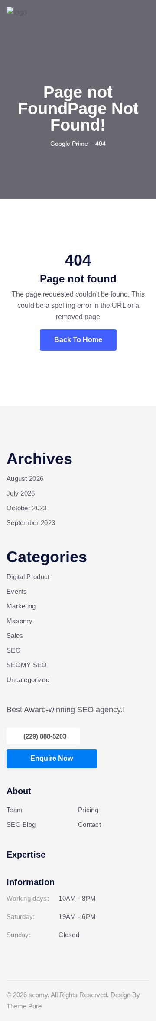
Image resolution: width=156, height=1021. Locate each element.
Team (14, 809)
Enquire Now (51, 758)
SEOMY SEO (26, 665)
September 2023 (30, 522)
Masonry (19, 620)
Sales (14, 635)
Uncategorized (27, 679)
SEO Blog (21, 824)
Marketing (21, 606)
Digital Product (28, 576)
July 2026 (20, 493)
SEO (13, 650)
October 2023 (26, 508)
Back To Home (78, 339)
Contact (89, 824)
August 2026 (24, 478)
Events (16, 591)
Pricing (88, 809)
